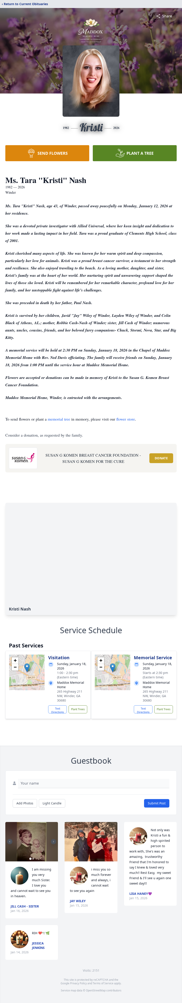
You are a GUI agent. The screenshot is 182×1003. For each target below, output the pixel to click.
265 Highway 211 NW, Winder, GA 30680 (69, 695)
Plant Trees (78, 709)
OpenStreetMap (96, 990)
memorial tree (59, 419)
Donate (161, 458)
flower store (125, 419)
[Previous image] (9, 841)
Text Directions (57, 710)
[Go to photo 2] (33, 859)
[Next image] (53, 841)
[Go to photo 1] (30, 859)
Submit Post (157, 803)
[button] (27, 667)
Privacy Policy (78, 983)
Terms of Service (103, 983)
